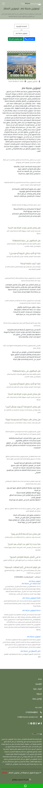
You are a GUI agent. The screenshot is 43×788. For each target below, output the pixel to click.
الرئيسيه (39, 684)
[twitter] (38, 723)
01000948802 (32, 712)
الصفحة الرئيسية (21, 26)
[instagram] (36, 723)
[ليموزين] (37, 734)
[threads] (28, 723)
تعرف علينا (37, 689)
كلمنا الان (30, 39)
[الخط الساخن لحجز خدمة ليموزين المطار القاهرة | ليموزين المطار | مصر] (31, 4)
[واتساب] (25, 786)
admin (4, 772)
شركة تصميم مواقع (20, 779)
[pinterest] (31, 723)
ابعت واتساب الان (16, 39)
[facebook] (41, 723)
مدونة (39, 694)
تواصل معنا (37, 698)
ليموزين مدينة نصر (21, 33)
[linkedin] (33, 723)
